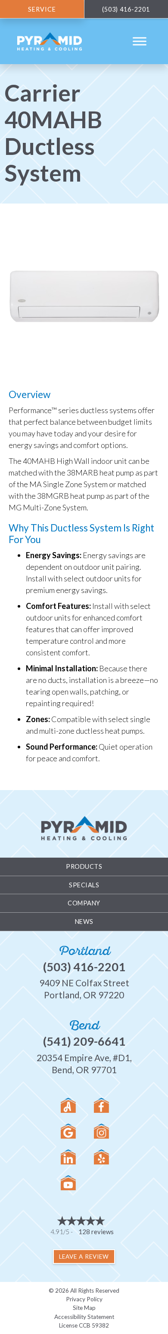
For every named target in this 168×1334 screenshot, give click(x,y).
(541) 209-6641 (84, 1041)
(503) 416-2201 (84, 967)
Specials (84, 885)
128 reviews (96, 1231)
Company (84, 903)
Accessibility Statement (84, 1316)
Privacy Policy (84, 1299)
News (84, 921)
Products (84, 866)
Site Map (84, 1307)
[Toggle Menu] (139, 41)
